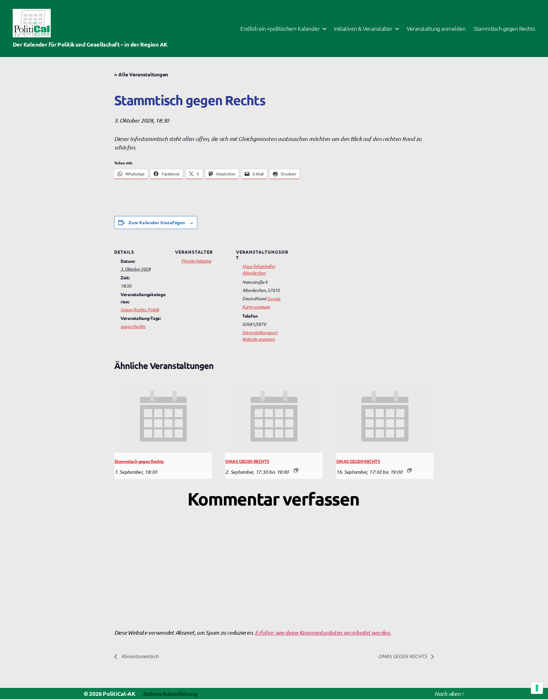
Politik (153, 309)
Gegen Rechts (133, 309)
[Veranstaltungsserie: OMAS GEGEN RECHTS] (296, 470)
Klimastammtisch (139, 656)
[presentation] (163, 415)
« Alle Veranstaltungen (141, 74)
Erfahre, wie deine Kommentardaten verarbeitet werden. (323, 632)
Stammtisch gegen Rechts (504, 28)
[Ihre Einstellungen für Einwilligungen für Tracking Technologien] (537, 688)
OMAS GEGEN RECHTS (247, 461)
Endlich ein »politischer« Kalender (280, 28)
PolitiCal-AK (119, 693)
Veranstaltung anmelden (436, 28)
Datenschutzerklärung (170, 693)
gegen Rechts (133, 326)
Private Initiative (196, 261)
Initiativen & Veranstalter (363, 28)
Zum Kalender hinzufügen (156, 222)
